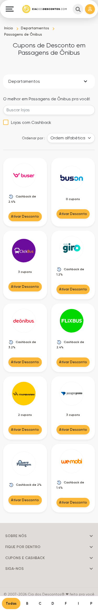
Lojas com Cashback (31, 122)
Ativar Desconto (25, 216)
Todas (11, 603)
